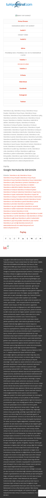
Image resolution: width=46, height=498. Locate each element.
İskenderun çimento (22, 182)
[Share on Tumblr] (27, 238)
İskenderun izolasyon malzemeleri (14, 197)
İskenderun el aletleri (27, 185)
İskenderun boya (25, 175)
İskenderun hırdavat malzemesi (14, 192)
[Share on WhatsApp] (14, 238)
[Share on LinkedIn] (23, 238)
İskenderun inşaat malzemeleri (13, 194)
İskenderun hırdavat (10, 190)
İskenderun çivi (34, 182)
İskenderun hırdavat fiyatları (26, 190)
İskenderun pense (32, 201)
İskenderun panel (20, 201)
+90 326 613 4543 (23, 64)
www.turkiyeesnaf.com (11, 228)
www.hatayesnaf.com (26, 225)
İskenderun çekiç (9, 182)
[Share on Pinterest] (19, 238)
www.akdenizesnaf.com (11, 225)
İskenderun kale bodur (33, 197)
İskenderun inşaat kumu (33, 192)
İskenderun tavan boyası (32, 209)
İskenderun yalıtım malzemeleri (28, 218)
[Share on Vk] (32, 238)
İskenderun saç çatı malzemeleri (14, 206)
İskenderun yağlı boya (10, 218)
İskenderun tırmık (22, 211)
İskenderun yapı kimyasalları (13, 221)
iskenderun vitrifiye (36, 216)
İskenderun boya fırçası (28, 178)
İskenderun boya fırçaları (11, 178)
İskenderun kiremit (22, 199)
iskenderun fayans (30, 187)
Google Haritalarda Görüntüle (19, 169)
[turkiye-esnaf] (19, 4)
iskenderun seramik (31, 206)
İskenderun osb (8, 201)
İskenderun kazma (9, 199)
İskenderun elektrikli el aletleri (13, 187)
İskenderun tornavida (10, 213)
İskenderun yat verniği (11, 223)
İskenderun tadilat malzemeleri (13, 209)
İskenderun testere (9, 211)
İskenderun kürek (35, 199)
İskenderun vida (24, 216)
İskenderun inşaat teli (31, 194)
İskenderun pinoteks (10, 204)
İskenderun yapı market (31, 221)
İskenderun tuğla (24, 213)
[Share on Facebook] (6, 238)
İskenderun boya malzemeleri (32, 180)
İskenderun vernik (12, 216)
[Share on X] (10, 238)
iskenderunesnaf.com (26, 223)
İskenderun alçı (15, 175)
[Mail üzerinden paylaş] (40, 238)
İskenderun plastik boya (25, 204)
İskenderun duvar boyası (11, 185)
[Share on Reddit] (36, 238)
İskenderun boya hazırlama (12, 180)
